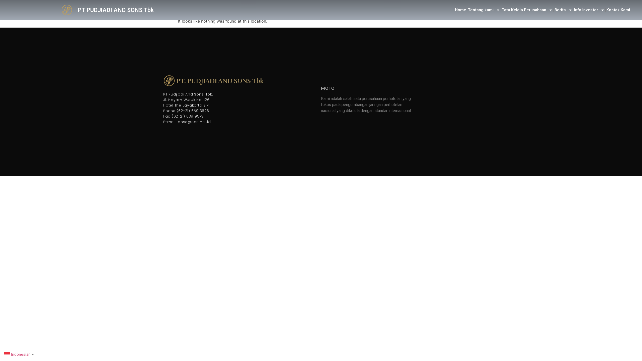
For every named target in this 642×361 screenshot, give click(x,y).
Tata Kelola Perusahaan (524, 10)
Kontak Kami (618, 10)
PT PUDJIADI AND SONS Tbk (116, 10)
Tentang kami (481, 10)
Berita (560, 10)
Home (460, 10)
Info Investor (586, 10)
